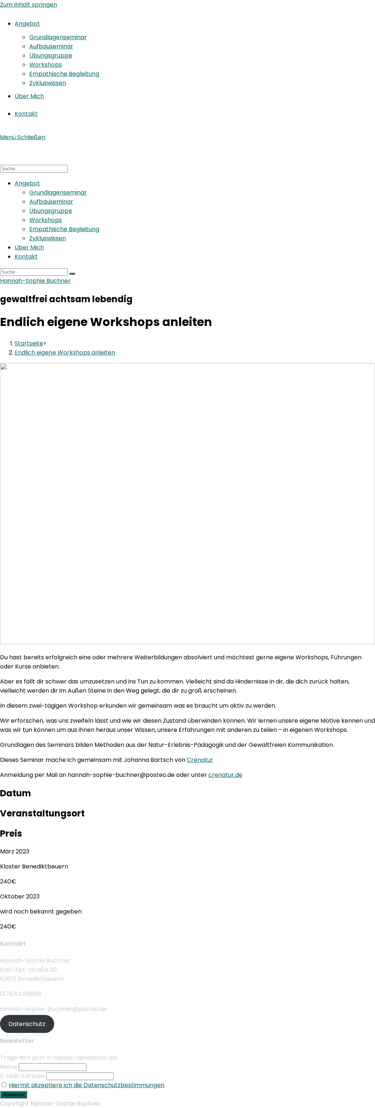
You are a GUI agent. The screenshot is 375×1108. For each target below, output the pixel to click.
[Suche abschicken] (72, 274)
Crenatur (200, 760)
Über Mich (29, 247)
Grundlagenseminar (58, 192)
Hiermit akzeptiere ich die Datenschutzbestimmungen (86, 1085)
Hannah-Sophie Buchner (35, 281)
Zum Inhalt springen (28, 4)
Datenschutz (26, 1024)
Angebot (27, 183)
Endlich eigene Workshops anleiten (65, 352)
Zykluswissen (47, 238)
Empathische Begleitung (64, 229)
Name (8, 1067)
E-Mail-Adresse (22, 1076)
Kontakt (26, 256)
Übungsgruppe (50, 211)
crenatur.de (225, 775)
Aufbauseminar (51, 201)
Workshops (45, 220)
